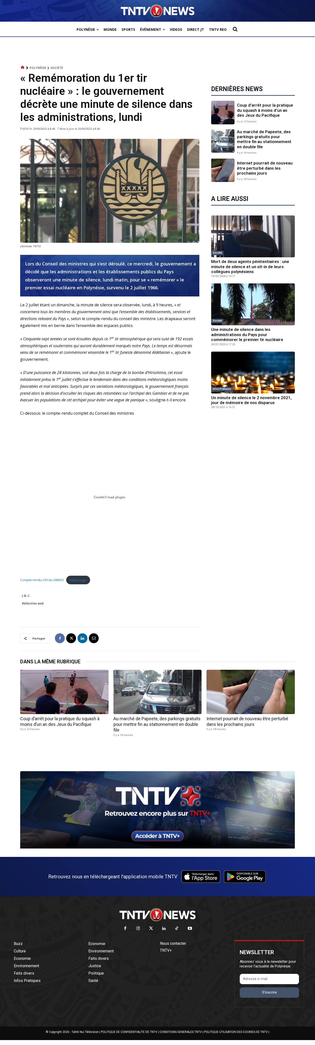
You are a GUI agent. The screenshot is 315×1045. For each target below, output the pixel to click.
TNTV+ (166, 950)
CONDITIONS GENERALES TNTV (180, 1032)
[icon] (22, 67)
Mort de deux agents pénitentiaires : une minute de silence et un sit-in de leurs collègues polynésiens (250, 266)
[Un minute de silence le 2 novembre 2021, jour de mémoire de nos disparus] (253, 372)
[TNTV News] (157, 914)
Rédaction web (33, 603)
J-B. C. (26, 595)
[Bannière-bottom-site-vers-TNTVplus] (157, 847)
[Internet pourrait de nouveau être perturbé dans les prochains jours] (223, 170)
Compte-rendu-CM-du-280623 (42, 580)
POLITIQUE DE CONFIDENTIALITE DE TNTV (129, 1032)
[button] (235, 29)
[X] (71, 638)
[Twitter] (151, 928)
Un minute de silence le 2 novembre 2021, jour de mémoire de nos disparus (251, 400)
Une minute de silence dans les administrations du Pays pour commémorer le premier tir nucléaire (247, 334)
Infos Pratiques (222, 389)
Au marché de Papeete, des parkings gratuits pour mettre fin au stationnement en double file (264, 139)
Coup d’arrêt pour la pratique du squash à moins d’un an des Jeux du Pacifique (265, 110)
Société (56, 68)
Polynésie (38, 68)
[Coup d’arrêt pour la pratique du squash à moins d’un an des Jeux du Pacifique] (223, 112)
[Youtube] (190, 928)
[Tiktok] (177, 928)
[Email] (94, 638)
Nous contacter (173, 943)
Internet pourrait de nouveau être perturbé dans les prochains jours (265, 168)
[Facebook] (60, 638)
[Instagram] (138, 928)
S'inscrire (269, 992)
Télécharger (78, 580)
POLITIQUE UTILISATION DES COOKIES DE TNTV (236, 1032)
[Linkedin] (82, 638)
